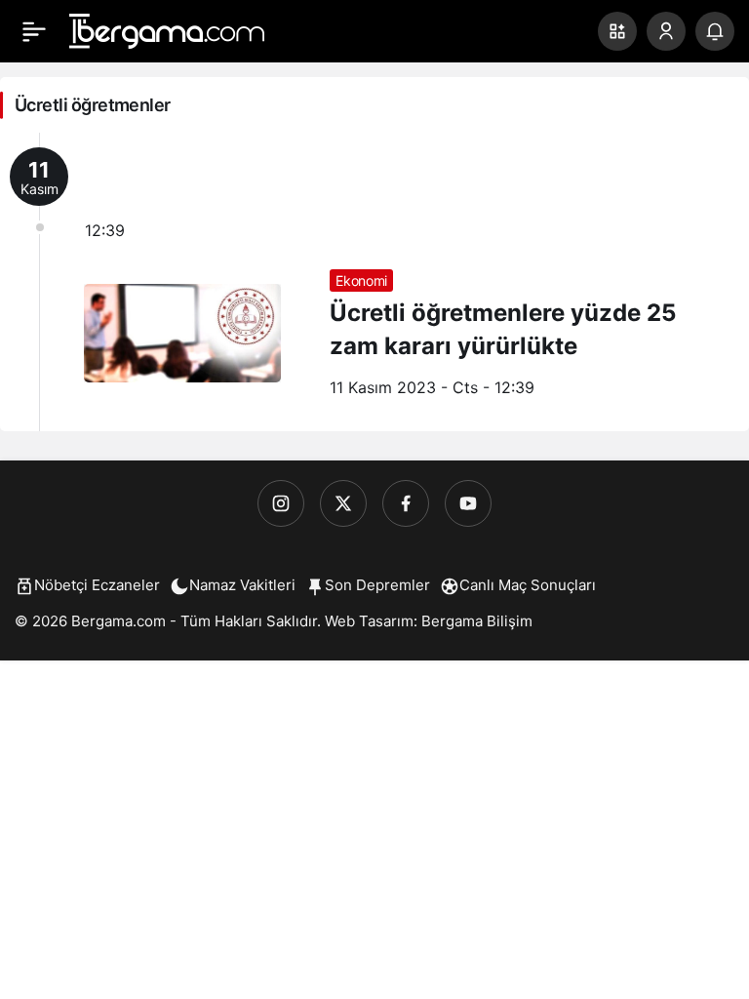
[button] (617, 31)
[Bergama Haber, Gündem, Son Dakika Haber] (166, 29)
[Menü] (34, 31)
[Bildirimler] (714, 31)
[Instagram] (280, 503)
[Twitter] (343, 503)
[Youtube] (468, 503)
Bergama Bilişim (476, 621)
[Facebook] (405, 503)
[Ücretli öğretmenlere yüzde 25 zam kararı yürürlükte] (374, 282)
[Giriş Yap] (666, 31)
